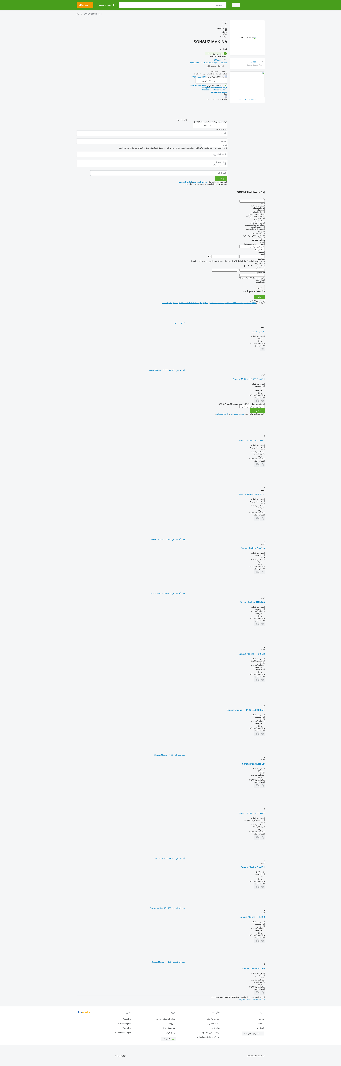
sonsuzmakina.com (219, 92)
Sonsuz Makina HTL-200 (252, 602)
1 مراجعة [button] (254, 61)
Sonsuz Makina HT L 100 (252, 917)
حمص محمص (258, 331)
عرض (259, 288)
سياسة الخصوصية (200, 182)
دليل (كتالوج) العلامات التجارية (208, 1037)
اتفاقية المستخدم (185, 182)
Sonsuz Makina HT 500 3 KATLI (249, 379)
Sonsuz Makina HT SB (253, 764)
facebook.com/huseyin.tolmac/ (214, 90)
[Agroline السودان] (253, 5)
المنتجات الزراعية (244, 999)
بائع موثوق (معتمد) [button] (215, 54)
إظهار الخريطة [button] (181, 120)
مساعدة (261, 1023)
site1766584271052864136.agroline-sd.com (208, 63)
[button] (215, 66)
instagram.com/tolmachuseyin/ (214, 88)
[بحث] (224, 5)
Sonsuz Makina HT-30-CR (252, 654)
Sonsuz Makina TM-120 (253, 548)
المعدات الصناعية (258, 999)
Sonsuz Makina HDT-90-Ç (252, 494)
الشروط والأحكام (213, 1019)
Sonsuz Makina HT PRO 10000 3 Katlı (246, 710)
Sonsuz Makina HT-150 (253, 968)
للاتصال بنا (260, 1028)
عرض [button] (208, 77)
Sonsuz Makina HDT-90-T (252, 440)
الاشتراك (257, 410)
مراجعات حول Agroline (211, 1033)
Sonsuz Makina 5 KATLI (253, 867)
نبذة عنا (261, 1019)
